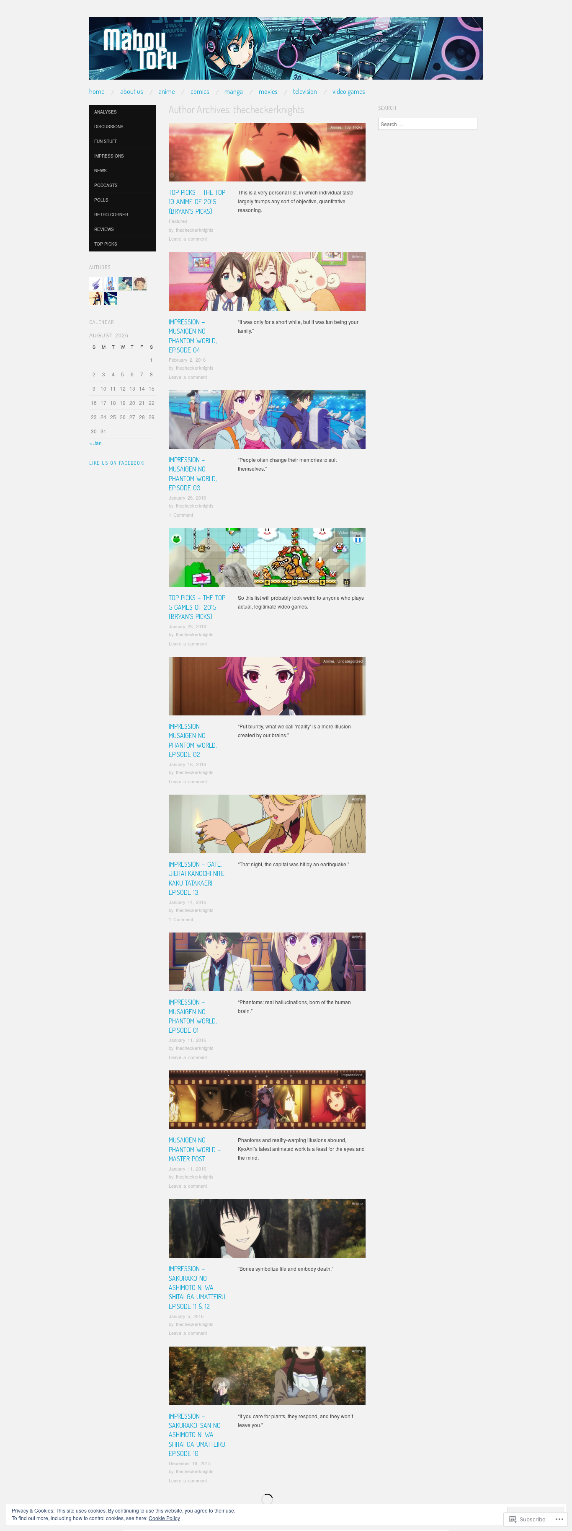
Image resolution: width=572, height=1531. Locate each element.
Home (96, 91)
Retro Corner (111, 215)
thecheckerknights (195, 229)
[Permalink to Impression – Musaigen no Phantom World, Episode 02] (267, 688)
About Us (131, 91)
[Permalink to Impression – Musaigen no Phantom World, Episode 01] (267, 964)
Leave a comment (188, 238)
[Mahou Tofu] (286, 51)
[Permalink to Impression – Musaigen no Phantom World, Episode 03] (267, 421)
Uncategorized (350, 661)
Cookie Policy (164, 1517)
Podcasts (106, 185)
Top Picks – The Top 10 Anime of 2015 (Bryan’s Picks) (197, 201)
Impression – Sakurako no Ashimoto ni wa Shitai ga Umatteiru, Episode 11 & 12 (198, 1287)
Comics (200, 91)
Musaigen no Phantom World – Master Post (195, 1149)
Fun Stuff (105, 141)
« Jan (95, 442)
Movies (268, 91)
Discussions (109, 127)
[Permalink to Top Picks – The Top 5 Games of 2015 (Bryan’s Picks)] (267, 559)
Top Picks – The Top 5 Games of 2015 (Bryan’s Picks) (197, 607)
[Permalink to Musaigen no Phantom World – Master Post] (267, 1102)
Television (305, 91)
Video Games (348, 91)
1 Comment (181, 514)
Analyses (105, 112)
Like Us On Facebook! (117, 463)
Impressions (352, 1075)
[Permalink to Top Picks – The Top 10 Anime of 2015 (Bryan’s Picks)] (267, 154)
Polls (101, 200)
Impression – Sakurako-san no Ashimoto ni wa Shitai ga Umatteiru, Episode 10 (198, 1435)
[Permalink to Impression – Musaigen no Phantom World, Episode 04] (267, 284)
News (100, 171)
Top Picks (354, 127)
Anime (166, 91)
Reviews (104, 229)
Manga (233, 91)
